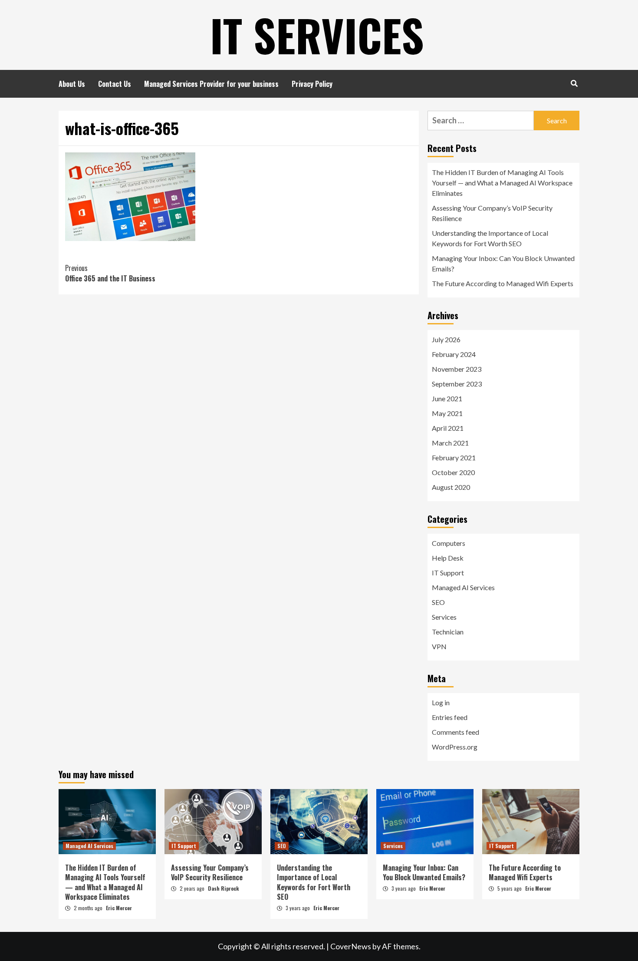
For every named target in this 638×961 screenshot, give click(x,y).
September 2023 (457, 384)
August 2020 (451, 487)
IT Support (448, 572)
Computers (448, 543)
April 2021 (448, 428)
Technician (448, 631)
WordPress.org (454, 747)
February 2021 (454, 457)
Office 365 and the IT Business (110, 273)
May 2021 (447, 413)
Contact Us (114, 84)
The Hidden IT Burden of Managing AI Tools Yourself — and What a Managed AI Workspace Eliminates (502, 182)
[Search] (574, 83)
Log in (441, 702)
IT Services (317, 35)
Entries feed (449, 717)
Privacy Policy (312, 84)
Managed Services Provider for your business (211, 84)
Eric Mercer (119, 907)
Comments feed (455, 732)
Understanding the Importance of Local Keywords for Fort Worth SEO (490, 238)
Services (444, 617)
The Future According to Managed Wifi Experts (502, 283)
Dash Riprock (223, 888)
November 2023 (456, 369)
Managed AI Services (463, 587)
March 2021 (450, 443)
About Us (72, 84)
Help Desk (448, 558)
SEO (438, 602)
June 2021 (447, 398)
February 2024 (454, 354)
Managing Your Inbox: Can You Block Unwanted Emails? (503, 263)
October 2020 (453, 472)
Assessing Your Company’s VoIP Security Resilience (492, 213)
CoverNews (350, 946)
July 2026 (446, 339)
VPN (439, 646)
